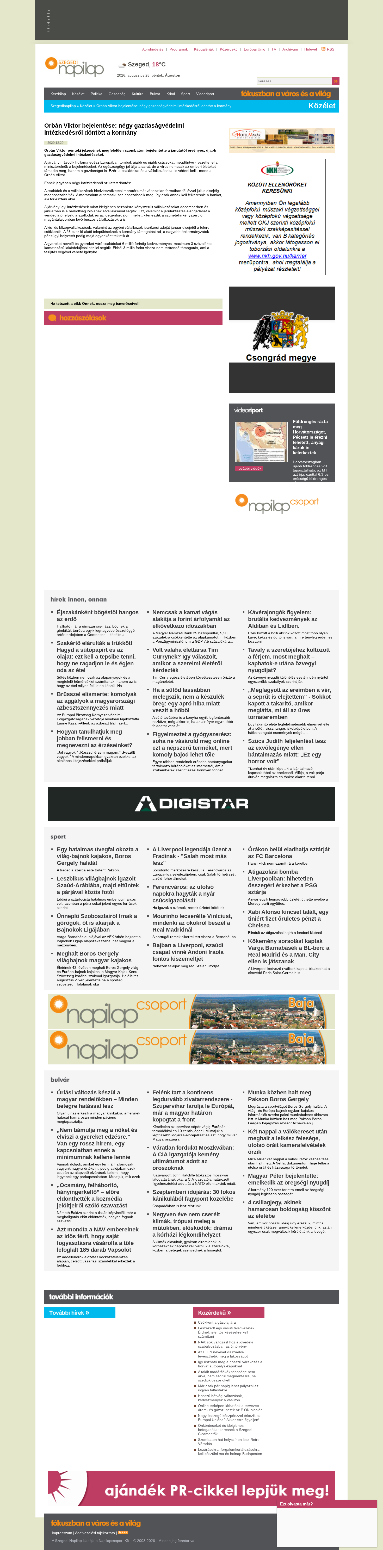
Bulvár (155, 94)
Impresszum (62, 1533)
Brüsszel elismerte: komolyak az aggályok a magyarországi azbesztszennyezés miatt (97, 701)
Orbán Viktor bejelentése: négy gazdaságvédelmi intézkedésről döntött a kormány (163, 106)
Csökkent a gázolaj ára (217, 1322)
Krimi (170, 94)
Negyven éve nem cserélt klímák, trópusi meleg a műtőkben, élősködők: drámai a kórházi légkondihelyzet (192, 1224)
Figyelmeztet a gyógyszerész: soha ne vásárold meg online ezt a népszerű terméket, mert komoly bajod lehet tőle (192, 744)
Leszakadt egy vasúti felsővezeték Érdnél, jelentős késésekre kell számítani (226, 1332)
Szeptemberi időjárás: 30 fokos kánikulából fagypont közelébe (194, 1195)
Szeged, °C (147, 64)
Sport (185, 94)
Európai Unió (254, 49)
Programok (179, 49)
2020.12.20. (55, 143)
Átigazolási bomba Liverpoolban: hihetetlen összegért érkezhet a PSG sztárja (282, 882)
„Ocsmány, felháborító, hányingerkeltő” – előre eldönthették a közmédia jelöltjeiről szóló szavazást (92, 1195)
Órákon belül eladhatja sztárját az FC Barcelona (289, 852)
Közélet (78, 94)
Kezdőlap (58, 94)
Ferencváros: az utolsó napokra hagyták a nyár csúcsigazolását (183, 894)
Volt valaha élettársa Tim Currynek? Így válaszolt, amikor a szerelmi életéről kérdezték (187, 660)
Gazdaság (117, 94)
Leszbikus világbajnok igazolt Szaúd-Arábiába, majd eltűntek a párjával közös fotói (98, 885)
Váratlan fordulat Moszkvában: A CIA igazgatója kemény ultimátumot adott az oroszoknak (193, 1157)
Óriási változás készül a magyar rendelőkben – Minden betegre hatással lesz (97, 1099)
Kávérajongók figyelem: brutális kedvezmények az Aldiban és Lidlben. (282, 619)
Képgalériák (204, 49)
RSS (330, 49)
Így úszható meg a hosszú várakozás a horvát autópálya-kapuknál (230, 1364)
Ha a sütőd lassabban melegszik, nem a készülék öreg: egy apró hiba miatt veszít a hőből (188, 700)
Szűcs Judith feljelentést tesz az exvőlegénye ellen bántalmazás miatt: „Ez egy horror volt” (287, 751)
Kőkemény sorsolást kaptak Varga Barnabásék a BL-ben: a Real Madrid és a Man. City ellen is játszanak (288, 951)
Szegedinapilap (63, 106)
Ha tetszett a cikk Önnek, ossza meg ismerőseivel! (95, 303)
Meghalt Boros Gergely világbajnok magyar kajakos (94, 957)
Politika (96, 94)
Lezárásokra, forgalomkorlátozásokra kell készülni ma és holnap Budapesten (230, 1451)
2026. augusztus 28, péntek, (148, 75)
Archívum (290, 49)
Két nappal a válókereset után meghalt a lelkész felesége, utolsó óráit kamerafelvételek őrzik (287, 1141)
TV (273, 49)
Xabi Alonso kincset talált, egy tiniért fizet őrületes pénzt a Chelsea (288, 919)
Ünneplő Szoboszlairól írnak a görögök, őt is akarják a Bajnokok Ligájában (97, 923)
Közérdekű (229, 49)
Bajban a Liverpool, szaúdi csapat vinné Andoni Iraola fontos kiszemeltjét (188, 952)
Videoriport (205, 94)
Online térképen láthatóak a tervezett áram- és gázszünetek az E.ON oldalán (230, 1408)
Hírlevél (310, 49)
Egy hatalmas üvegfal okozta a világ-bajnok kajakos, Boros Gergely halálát (97, 856)
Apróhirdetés (152, 49)
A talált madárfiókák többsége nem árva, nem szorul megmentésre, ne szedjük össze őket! (227, 1376)
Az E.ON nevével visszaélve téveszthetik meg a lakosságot (223, 1354)
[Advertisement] (153, 1365)
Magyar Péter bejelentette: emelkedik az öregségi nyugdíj (288, 1179)
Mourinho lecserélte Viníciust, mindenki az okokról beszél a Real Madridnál (192, 923)
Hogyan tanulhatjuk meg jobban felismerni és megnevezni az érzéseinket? (94, 738)
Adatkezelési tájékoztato (95, 1533)
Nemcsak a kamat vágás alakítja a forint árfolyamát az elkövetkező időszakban (191, 619)
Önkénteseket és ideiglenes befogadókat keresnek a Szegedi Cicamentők (225, 1429)
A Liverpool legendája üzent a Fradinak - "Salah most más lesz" (191, 856)
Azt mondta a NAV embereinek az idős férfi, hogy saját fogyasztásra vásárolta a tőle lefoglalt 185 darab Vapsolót (98, 1239)
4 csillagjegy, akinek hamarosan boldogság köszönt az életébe (289, 1209)
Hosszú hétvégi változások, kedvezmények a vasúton (220, 1398)
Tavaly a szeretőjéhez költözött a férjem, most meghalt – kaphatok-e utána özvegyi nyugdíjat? (289, 660)
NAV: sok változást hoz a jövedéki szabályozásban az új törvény (225, 1344)
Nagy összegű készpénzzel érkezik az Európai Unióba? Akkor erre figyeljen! (229, 1417)
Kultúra (138, 94)
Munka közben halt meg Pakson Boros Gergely (279, 1095)
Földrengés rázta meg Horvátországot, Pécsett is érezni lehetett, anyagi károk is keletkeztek (310, 437)
